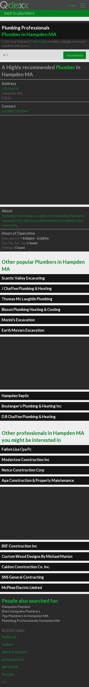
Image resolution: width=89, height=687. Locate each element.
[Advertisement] (44, 160)
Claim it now (39, 41)
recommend (74, 55)
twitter (7, 644)
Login (72, 5)
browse (8, 674)
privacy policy (13, 659)
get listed (9, 666)
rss (4, 681)
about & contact (14, 651)
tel (15, 111)
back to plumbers (19, 12)
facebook (9, 636)
